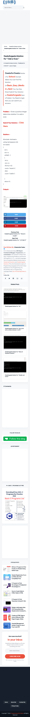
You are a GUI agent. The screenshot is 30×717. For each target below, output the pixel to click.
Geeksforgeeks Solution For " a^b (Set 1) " (15, 240)
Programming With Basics (17, 713)
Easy (15, 85)
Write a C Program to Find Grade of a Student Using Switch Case (19, 568)
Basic (9, 85)
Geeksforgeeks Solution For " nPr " (13, 306)
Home (6, 702)
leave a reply (12, 66)
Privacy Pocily (15, 706)
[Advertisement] (15, 27)
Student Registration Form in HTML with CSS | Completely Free (19, 576)
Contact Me (22, 702)
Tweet (16, 214)
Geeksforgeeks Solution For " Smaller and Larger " (14, 375)
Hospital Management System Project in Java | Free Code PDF (18, 625)
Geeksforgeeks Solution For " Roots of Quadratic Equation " (14, 352)
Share (16, 218)
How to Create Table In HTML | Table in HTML (18, 592)
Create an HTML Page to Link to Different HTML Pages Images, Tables (18, 617)
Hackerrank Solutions (9, 262)
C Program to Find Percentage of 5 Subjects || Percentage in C (19, 584)
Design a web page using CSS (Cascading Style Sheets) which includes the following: (19, 609)
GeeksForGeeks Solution (11, 63)
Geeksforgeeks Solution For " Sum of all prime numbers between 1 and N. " (14, 329)
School (12, 76)
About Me (13, 702)
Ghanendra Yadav (19, 247)
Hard (10, 89)
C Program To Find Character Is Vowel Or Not (19, 600)
